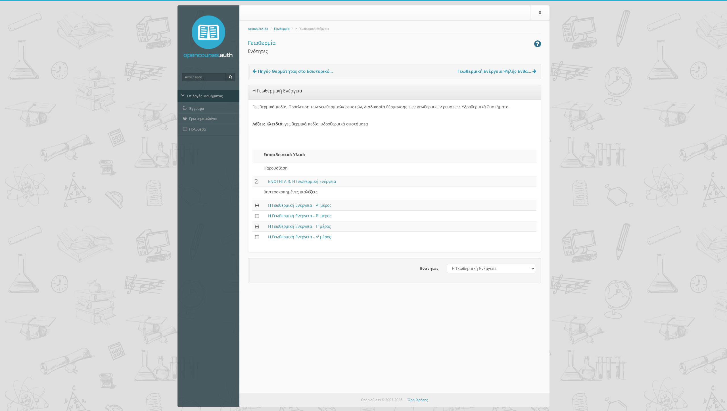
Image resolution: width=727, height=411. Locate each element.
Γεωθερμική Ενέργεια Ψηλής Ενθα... (494, 71)
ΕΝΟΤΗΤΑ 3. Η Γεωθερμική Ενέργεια (302, 181)
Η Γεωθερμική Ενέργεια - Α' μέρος (299, 205)
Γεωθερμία (281, 29)
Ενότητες (429, 268)
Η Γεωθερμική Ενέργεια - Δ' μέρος (299, 236)
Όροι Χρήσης (418, 399)
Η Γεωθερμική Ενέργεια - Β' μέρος (299, 215)
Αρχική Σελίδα (258, 29)
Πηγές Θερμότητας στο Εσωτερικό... (295, 71)
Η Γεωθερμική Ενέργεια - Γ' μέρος (299, 226)
